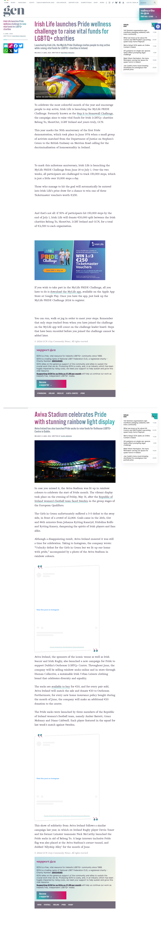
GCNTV (31, 2)
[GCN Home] (14, 11)
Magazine (22, 2)
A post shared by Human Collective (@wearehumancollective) (67, 816)
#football (47, 905)
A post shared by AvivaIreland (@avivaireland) (67, 647)
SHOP (96, 2)
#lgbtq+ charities (72, 393)
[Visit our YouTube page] (123, 2)
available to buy (61, 686)
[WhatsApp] (5, 50)
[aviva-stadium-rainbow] (75, 461)
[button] (158, 26)
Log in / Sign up (132, 2)
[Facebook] (15, 45)
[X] (10, 50)
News (13, 2)
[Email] (5, 45)
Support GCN (74, 2)
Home (6, 2)
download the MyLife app (65, 291)
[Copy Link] (10, 45)
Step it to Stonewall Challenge (95, 113)
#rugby (70, 905)
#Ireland (52, 393)
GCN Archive (61, 2)
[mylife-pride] (75, 78)
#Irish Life (60, 393)
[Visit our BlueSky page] (116, 2)
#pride (82, 393)
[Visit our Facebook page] (120, 2)
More (102, 2)
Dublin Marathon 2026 (45, 2)
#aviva (39, 905)
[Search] (155, 2)
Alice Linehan (66, 436)
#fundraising (41, 393)
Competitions (86, 2)
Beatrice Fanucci (67, 53)
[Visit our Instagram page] (109, 2)
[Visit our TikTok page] (113, 2)
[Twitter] (20, 45)
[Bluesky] (15, 50)
